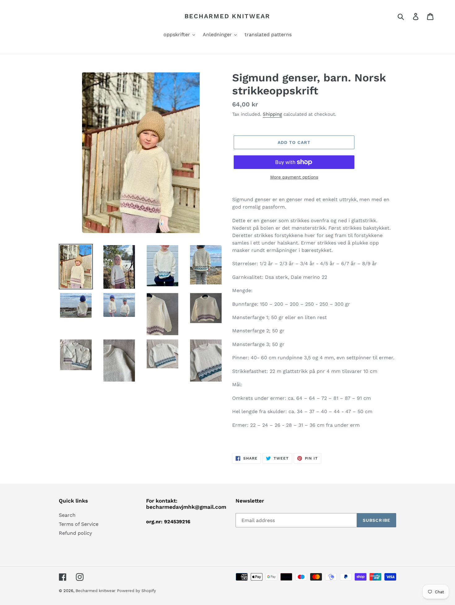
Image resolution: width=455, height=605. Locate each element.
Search (67, 515)
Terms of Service (78, 524)
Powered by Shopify (136, 590)
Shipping (272, 114)
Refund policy (75, 533)
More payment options (294, 177)
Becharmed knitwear (227, 16)
